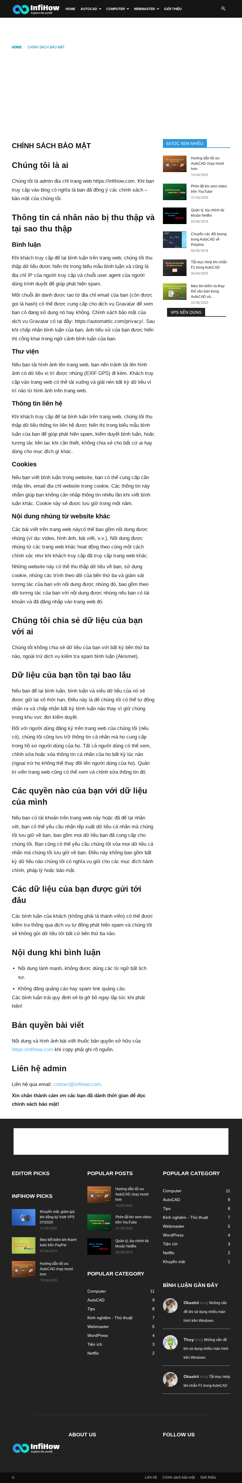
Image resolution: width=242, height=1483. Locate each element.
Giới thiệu (173, 9)
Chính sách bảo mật (179, 1477)
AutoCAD (89, 9)
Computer (115, 9)
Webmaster (144, 9)
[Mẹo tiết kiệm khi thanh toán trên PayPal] (23, 1245)
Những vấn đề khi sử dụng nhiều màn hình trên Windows (205, 1312)
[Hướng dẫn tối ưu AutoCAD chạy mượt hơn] (175, 164)
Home (70, 9)
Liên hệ (151, 1477)
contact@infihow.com (77, 1084)
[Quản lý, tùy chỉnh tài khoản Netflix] (175, 216)
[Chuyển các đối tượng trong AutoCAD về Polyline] (175, 239)
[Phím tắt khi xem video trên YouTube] (175, 192)
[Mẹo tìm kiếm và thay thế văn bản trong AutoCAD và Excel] (175, 291)
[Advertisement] (121, 94)
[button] (223, 8)
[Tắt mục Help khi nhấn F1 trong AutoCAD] (175, 267)
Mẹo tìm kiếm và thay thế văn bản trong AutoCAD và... (208, 291)
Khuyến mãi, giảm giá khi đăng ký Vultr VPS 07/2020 (57, 1217)
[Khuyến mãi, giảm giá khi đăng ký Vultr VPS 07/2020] (23, 1217)
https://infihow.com (32, 1049)
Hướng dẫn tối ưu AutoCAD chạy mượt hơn (207, 163)
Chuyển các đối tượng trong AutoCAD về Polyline (209, 239)
